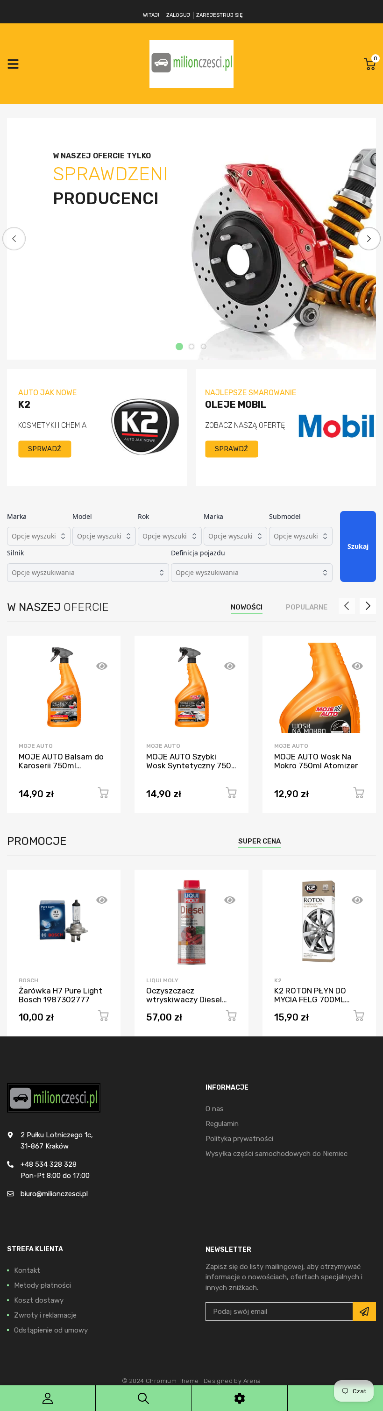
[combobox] (39, 536)
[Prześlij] (364, 1311)
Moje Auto (36, 746)
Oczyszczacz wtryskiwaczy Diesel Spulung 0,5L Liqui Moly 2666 (189, 1003)
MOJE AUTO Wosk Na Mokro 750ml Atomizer (316, 761)
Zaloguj (178, 15)
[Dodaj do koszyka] (103, 794)
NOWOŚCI (246, 607)
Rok (143, 516)
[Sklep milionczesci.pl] (191, 63)
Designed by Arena (232, 1380)
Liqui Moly (162, 980)
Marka (17, 516)
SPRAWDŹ (231, 449)
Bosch (28, 980)
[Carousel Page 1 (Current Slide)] (179, 346)
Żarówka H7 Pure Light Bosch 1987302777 (60, 995)
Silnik (15, 552)
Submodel (285, 516)
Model (82, 516)
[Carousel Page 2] (191, 346)
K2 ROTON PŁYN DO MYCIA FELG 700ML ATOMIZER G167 (310, 999)
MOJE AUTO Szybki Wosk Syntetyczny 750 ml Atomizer (188, 765)
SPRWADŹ (44, 449)
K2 (278, 980)
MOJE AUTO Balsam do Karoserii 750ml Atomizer (61, 765)
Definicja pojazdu (198, 552)
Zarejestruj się (219, 15)
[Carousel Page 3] (203, 346)
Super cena (259, 841)
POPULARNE (306, 607)
